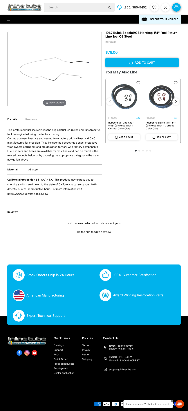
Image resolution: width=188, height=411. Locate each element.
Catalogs (59, 345)
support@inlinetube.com (123, 369)
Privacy (86, 349)
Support (58, 349)
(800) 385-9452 (120, 357)
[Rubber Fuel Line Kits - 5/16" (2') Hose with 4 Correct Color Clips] (124, 97)
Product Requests (64, 363)
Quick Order (61, 359)
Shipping (87, 359)
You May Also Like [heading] (121, 72)
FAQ (56, 354)
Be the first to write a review (94, 231)
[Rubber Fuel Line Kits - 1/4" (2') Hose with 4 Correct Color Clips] (162, 97)
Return (86, 354)
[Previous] (109, 101)
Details (12, 119)
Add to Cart (126, 137)
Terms (85, 345)
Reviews (31, 119)
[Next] (175, 101)
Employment (61, 368)
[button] (94, 231)
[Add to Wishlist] (138, 83)
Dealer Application (64, 372)
